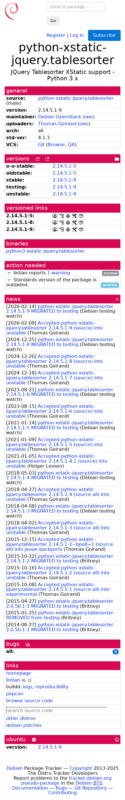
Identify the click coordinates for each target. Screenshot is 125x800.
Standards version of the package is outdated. (61, 282)
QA (71, 144)
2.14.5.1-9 (64, 187)
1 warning (58, 273)
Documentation (30, 788)
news (13, 299)
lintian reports (64, 273)
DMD (88, 117)
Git (41, 144)
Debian (14, 768)
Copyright (81, 768)
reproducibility (51, 686)
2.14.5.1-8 (64, 180)
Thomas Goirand (57, 123)
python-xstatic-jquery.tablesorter (76, 98)
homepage (18, 673)
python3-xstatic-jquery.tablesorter (45, 251)
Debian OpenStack (59, 117)
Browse (56, 144)
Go (53, 20)
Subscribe (104, 35)
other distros (20, 718)
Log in (77, 35)
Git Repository (90, 788)
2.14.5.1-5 (64, 166)
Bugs (61, 788)
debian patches (24, 725)
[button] (9, 273)
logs (27, 686)
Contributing (62, 792)
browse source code (29, 700)
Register (56, 35)
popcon (14, 693)
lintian (13, 680)
